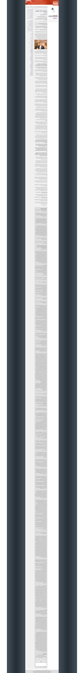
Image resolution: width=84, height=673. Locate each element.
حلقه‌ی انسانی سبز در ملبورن (30, 28)
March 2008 (32, 63)
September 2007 (31, 67)
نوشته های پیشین (40, 0)
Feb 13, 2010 (43, 211)
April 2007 (32, 70)
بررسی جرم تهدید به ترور (30, 17)
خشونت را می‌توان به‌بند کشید (30, 10)
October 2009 (31, 51)
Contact (44, 670)
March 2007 (32, 71)
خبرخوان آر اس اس (36, 0)
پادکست (33, 0)
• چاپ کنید (36, 8)
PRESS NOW (46, 670)
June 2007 (32, 69)
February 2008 (31, 64)
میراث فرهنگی (31, 44)
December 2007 (31, 65)
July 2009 (32, 53)
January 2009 (31, 57)
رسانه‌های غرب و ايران (31, 42)
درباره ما (41, 670)
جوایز (32, 39)
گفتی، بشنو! (32, 14)
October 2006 (31, 74)
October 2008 (31, 59)
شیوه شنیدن (38, 670)
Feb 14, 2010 (43, 243)
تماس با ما (36, 670)
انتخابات (32, 34)
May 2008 (32, 62)
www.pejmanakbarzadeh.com (43, 14)
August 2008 (32, 60)
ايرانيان (32, 35)
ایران (32, 36)
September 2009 (31, 52)
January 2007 (31, 72)
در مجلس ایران (31, 41)
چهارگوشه (32, 46)
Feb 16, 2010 (45, 557)
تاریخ (32, 37)
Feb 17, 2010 (44, 651)
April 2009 (32, 55)
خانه (48, 670)
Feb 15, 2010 (45, 410)
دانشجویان (32, 40)
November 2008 (31, 58)
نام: (46, 658)
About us (42, 670)
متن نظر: (46, 662)
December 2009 (31, 50)
